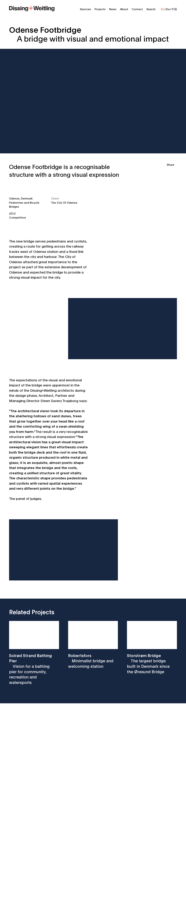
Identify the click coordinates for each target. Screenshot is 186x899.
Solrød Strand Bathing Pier (30, 669)
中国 (174, 9)
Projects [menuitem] (100, 9)
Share (170, 164)
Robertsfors (90, 661)
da (168, 9)
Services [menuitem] (85, 9)
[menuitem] (31, 8)
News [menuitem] (112, 9)
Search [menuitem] (150, 9)
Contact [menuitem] (137, 9)
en (162, 9)
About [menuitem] (124, 9)
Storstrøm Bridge (148, 663)
